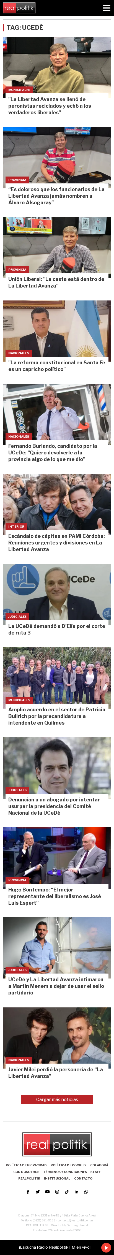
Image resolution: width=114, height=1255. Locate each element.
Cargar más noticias (57, 1099)
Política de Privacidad (26, 1165)
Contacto (83, 1178)
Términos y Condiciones (65, 1172)
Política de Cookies (68, 1165)
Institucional (57, 1178)
